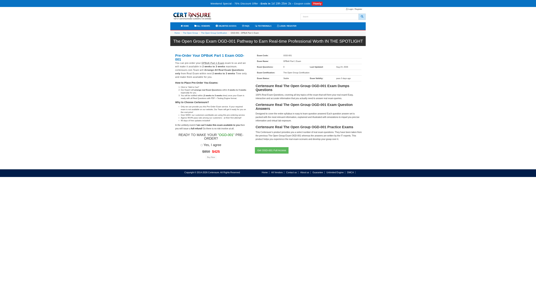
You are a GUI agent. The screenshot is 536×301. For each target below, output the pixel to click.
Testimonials (264, 26)
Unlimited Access (227, 26)
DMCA (350, 172)
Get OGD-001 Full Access (271, 150)
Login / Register (355, 9)
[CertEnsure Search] (362, 17)
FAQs (246, 26)
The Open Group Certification (214, 33)
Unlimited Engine (335, 172)
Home (186, 26)
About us (304, 172)
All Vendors (203, 26)
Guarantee (318, 172)
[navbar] (176, 24)
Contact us (291, 172)
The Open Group (190, 33)
